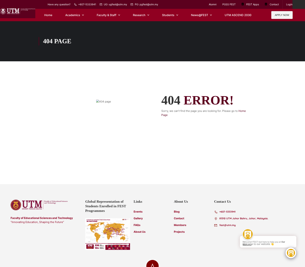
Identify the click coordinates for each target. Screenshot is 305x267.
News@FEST (199, 15)
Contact (274, 4)
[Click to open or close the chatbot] (291, 253)
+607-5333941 (87, 4)
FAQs (137, 225)
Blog (177, 211)
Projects (179, 231)
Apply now (282, 15)
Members (180, 225)
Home (48, 15)
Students (168, 15)
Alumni (212, 4)
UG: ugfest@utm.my (115, 4)
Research (139, 15)
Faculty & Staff (106, 15)
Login (289, 4)
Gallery (138, 218)
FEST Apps (252, 4)
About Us (139, 231)
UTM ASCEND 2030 (238, 15)
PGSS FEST (229, 4)
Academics (72, 15)
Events (138, 211)
